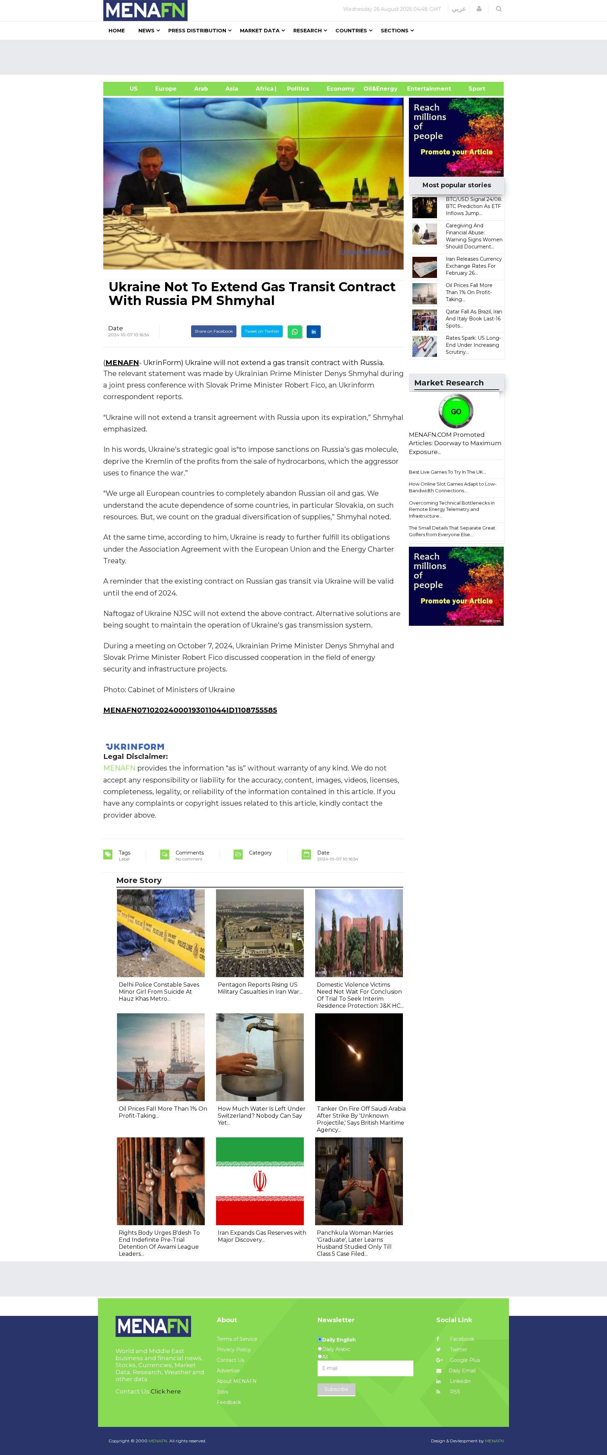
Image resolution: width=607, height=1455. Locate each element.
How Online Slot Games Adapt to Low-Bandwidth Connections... (452, 487)
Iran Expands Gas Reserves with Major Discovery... (262, 1236)
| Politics (296, 88)
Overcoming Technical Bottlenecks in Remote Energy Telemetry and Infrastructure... (452, 509)
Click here (166, 1391)
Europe (165, 88)
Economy (341, 88)
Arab (201, 88)
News (146, 30)
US (124, 88)
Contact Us (230, 1360)
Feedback (229, 1402)
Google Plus (464, 1360)
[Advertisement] (306, 57)
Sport (472, 88)
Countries (351, 30)
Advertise (228, 1371)
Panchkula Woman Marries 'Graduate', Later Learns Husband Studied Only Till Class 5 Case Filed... (355, 1243)
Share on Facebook (214, 331)
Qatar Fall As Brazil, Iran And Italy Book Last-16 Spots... (474, 318)
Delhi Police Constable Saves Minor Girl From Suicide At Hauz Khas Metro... (159, 991)
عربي (459, 9)
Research (307, 30)
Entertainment (418, 88)
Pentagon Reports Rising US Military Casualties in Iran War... (260, 988)
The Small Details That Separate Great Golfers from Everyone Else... (452, 531)
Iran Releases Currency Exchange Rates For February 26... (474, 266)
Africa (264, 88)
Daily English (339, 1340)
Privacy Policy (234, 1349)
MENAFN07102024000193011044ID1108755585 (190, 710)
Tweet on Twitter (262, 331)
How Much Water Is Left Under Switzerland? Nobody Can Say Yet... (262, 1115)
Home (117, 30)
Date (115, 328)
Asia (232, 88)
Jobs (222, 1392)
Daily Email (462, 1371)
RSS (454, 1392)
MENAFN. (158, 1440)
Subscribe (336, 1389)
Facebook (461, 1339)
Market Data (260, 30)
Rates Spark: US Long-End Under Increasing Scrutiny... (473, 345)
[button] (479, 9)
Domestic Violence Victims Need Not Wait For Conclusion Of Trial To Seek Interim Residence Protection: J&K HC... (360, 995)
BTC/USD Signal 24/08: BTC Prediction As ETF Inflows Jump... (474, 206)
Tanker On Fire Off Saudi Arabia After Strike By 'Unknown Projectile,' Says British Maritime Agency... (361, 1119)
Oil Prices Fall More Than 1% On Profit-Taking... (469, 292)
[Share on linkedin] (314, 331)
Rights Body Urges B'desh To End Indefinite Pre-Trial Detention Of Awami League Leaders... (159, 1243)
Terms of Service (237, 1339)
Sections (395, 30)
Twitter (458, 1349)
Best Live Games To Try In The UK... (447, 472)
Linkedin (460, 1381)
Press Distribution (197, 30)
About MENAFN (237, 1381)
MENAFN (122, 362)
